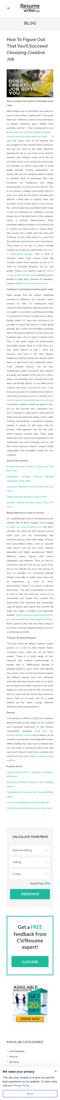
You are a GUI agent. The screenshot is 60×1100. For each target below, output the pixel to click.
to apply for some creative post (24, 526)
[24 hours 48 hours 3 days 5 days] (30, 874)
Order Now (30, 894)
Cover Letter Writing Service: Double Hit (28, 802)
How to (13, 1056)
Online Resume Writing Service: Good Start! (30, 808)
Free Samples (16, 1051)
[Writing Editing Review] (30, 862)
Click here (30, 962)
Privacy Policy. (21, 1085)
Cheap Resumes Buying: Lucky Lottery (27, 496)
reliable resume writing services (31, 283)
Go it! (30, 1093)
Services (14, 1061)
